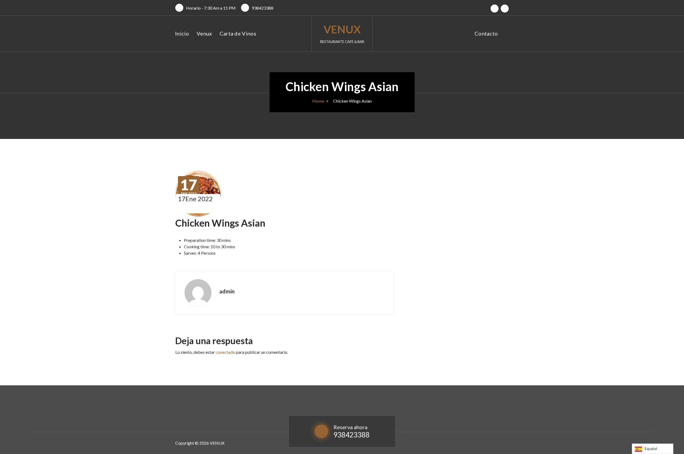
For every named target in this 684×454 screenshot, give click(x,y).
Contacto (486, 33)
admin (227, 291)
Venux (204, 33)
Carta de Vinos (238, 33)
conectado (225, 352)
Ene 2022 (188, 187)
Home (318, 100)
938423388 (262, 7)
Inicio (182, 33)
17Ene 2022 (195, 199)
